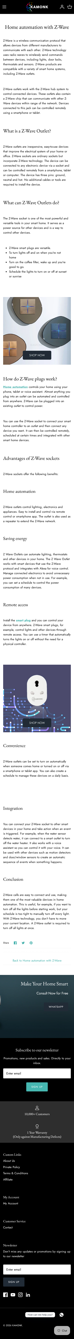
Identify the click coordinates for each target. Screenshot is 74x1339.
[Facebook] (5, 1294)
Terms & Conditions (15, 1173)
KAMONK (17, 1325)
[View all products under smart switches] (37, 364)
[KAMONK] (37, 7)
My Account (10, 1203)
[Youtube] (13, 1294)
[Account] (61, 7)
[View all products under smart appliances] (37, 731)
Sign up (36, 1087)
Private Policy (11, 1167)
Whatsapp (56, 1007)
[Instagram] (20, 1294)
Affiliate (8, 1179)
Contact (8, 1227)
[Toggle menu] (4, 7)
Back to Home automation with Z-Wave (37, 960)
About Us (9, 1161)
